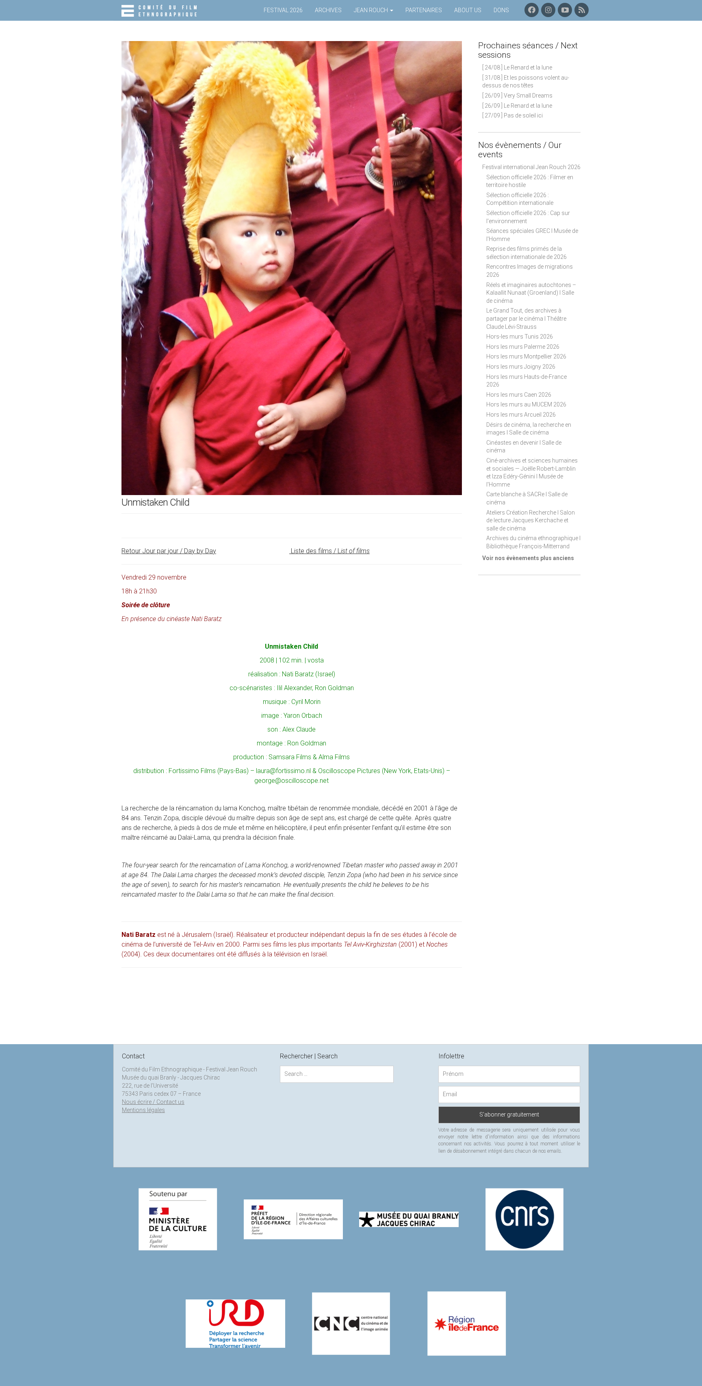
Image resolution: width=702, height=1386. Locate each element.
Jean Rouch (371, 10)
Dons (501, 10)
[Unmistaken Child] (291, 268)
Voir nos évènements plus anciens (528, 558)
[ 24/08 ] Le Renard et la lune (517, 67)
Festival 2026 (283, 10)
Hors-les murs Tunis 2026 (519, 336)
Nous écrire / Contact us (153, 1102)
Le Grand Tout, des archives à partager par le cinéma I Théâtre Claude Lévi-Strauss (526, 318)
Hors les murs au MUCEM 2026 (526, 404)
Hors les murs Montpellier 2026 (526, 356)
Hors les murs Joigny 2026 (520, 366)
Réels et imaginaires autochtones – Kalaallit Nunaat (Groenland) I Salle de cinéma (531, 293)
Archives (328, 10)
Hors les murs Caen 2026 (518, 394)
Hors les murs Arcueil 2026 (521, 414)
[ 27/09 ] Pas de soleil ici (512, 115)
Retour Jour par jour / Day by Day (168, 551)
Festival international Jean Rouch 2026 (531, 167)
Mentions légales (143, 1110)
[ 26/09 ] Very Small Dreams (517, 95)
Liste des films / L (329, 551)
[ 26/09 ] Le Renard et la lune (517, 105)
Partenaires (423, 10)
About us (467, 10)
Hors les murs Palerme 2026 (522, 346)
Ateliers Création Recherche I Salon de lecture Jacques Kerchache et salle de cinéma (530, 520)
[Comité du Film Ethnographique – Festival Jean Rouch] (160, 11)
